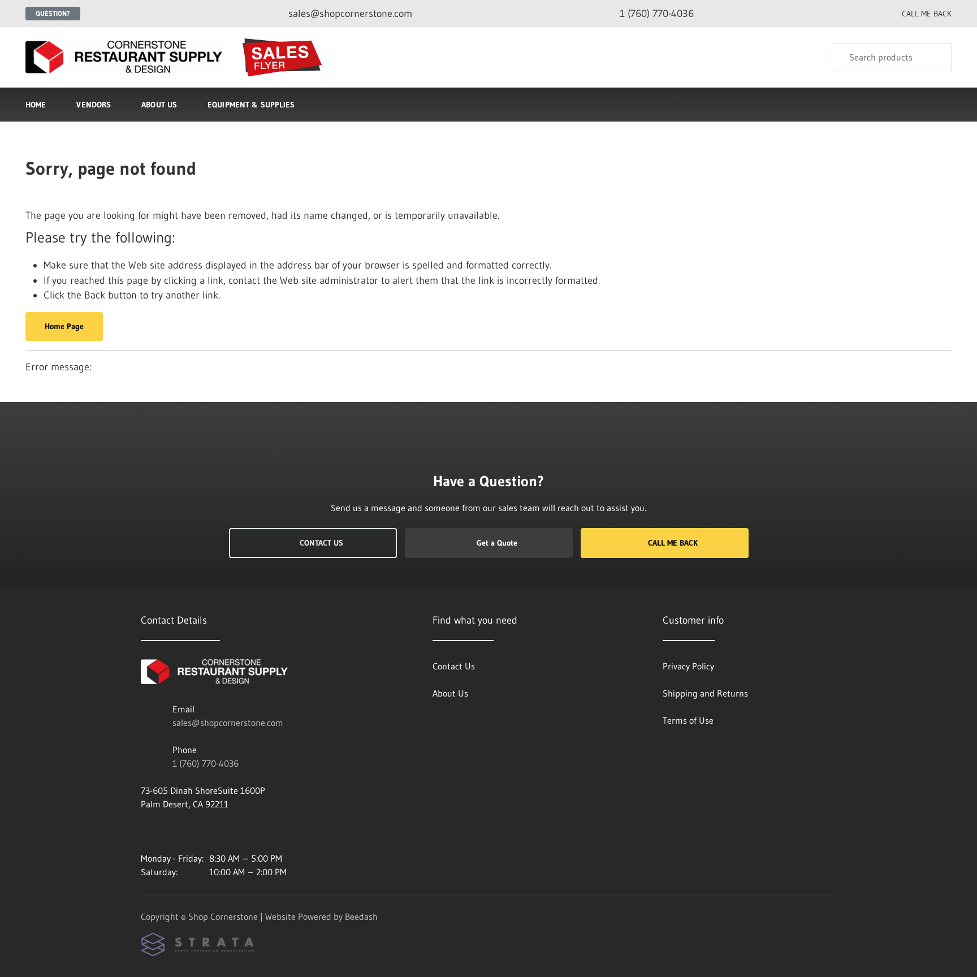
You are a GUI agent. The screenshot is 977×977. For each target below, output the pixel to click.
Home (35, 105)
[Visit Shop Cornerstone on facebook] (146, 831)
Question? (53, 13)
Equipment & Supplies (251, 105)
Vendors (93, 105)
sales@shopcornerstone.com (227, 722)
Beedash (361, 916)
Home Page (64, 326)
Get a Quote (497, 543)
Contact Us (321, 543)
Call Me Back (673, 543)
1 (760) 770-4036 (205, 763)
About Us (159, 105)
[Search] (935, 57)
